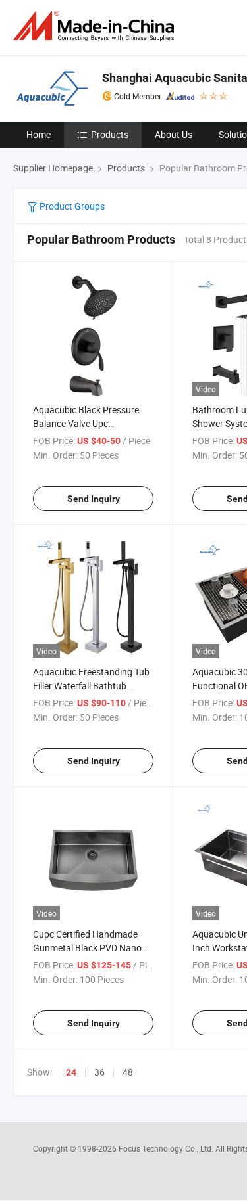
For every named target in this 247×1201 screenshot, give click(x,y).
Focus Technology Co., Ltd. (167, 1148)
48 (128, 1072)
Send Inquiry (93, 498)
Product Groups (71, 206)
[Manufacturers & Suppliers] (96, 26)
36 (99, 1072)
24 (71, 1072)
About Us (173, 134)
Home (38, 134)
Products (109, 134)
